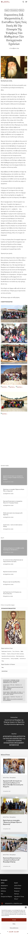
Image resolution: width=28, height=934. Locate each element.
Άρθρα (2, 883)
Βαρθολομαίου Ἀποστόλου (7, 651)
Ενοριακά (16, 891)
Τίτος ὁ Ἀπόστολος (16, 651)
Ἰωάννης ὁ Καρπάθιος (15, 658)
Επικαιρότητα (14, 10)
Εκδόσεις (3, 891)
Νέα (2, 894)
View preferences (14, 928)
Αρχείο (7, 10)
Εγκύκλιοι (3, 888)
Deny (14, 923)
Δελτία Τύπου (6, 777)
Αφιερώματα (4, 885)
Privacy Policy (16, 931)
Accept (14, 919)
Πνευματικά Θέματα (6, 896)
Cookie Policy (11, 931)
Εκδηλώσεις (17, 888)
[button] (26, 907)
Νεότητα (21, 10)
